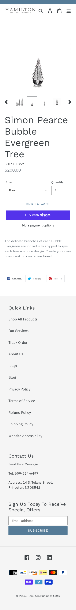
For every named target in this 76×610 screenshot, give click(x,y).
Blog (12, 377)
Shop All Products (23, 319)
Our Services (18, 330)
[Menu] (68, 11)
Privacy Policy (19, 389)
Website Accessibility (25, 436)
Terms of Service (21, 400)
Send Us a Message (23, 464)
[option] (19, 101)
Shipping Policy (20, 424)
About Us (15, 354)
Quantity (57, 182)
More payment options (38, 225)
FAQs (12, 366)
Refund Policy (19, 412)
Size (9, 182)
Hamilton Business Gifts (43, 596)
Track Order (17, 342)
